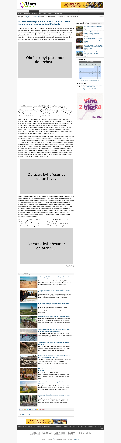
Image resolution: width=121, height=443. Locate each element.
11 (83, 71)
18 (83, 73)
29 (95, 75)
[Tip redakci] (42, 410)
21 (92, 73)
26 (86, 75)
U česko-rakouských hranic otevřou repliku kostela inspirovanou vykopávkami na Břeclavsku (44, 22)
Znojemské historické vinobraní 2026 (91, 85)
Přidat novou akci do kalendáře (90, 80)
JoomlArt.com (76, 439)
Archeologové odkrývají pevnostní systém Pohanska (54, 316)
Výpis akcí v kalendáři (89, 89)
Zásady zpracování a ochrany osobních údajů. (60, 438)
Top (102, 428)
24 (80, 75)
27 (89, 75)
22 (95, 73)
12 (86, 71)
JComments (72, 417)
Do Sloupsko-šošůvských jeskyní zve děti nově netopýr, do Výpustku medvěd (93, 40)
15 (95, 71)
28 (92, 75)
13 (89, 71)
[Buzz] (37, 410)
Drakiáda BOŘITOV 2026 (88, 87)
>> (93, 61)
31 (80, 78)
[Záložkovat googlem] (33, 410)
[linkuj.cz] (35, 410)
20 (89, 73)
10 (80, 71)
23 (99, 73)
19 (86, 73)
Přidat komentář (26, 415)
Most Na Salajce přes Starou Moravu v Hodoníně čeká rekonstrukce (92, 53)
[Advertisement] (46, 91)
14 (92, 71)
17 (80, 73)
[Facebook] (30, 410)
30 (99, 75)
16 (99, 71)
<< (86, 61)
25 (83, 75)
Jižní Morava (27, 16)
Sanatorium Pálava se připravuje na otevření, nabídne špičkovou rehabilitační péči (94, 33)
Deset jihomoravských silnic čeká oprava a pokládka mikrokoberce (93, 27)
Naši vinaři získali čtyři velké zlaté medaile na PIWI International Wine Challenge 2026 (93, 47)
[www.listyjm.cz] (30, 5)
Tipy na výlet (35, 16)
